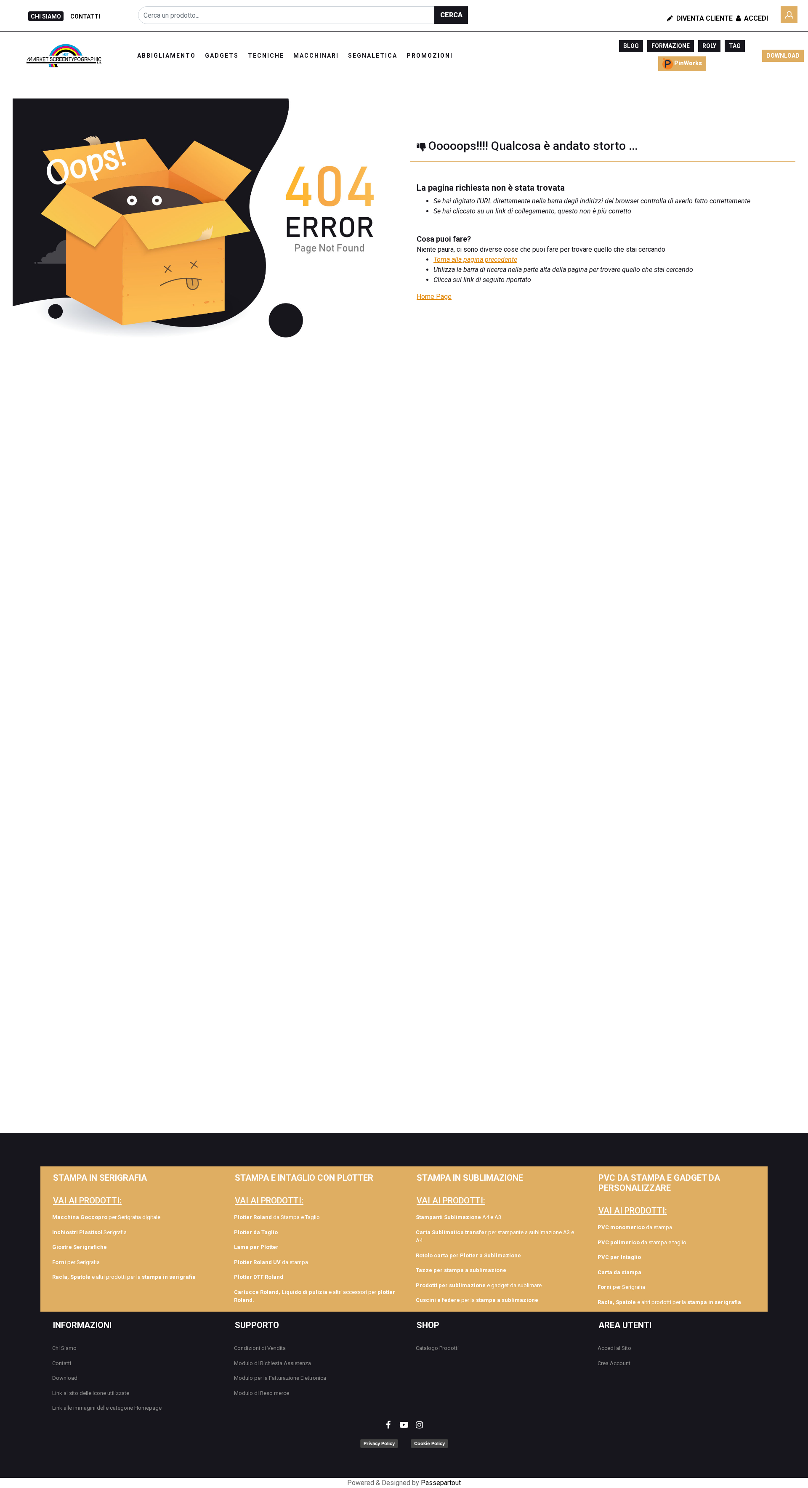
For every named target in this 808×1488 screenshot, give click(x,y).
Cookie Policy (429, 1443)
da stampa (271, 1262)
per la (477, 1300)
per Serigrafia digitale (106, 1217)
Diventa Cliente (704, 18)
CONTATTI (85, 16)
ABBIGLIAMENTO (166, 55)
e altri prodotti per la (124, 1277)
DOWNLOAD (783, 55)
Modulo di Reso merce (261, 1393)
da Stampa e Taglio (277, 1217)
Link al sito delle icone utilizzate (90, 1393)
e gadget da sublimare (479, 1285)
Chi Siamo (64, 1348)
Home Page (434, 297)
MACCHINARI (316, 55)
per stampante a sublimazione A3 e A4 (495, 1236)
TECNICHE (266, 55)
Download (64, 1378)
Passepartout (441, 1483)
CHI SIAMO (46, 16)
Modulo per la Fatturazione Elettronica (280, 1378)
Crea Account (614, 1363)
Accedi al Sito (614, 1348)
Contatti (61, 1363)
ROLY (709, 46)
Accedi (755, 18)
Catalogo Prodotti (437, 1348)
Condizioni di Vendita (260, 1348)
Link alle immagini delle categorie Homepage (107, 1408)
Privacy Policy (379, 1443)
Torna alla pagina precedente (475, 260)
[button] (451, 15)
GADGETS (222, 55)
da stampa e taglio (642, 1242)
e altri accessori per (314, 1296)
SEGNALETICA (372, 55)
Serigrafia (89, 1232)
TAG (735, 46)
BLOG (631, 46)
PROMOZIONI (430, 55)
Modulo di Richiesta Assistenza (272, 1363)
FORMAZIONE (670, 46)
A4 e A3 (458, 1217)
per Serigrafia (76, 1262)
